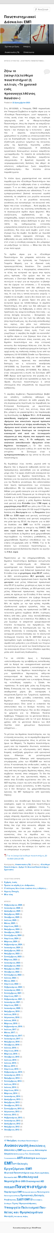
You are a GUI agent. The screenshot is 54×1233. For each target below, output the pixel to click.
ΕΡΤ (15, 1164)
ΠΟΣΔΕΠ (9, 1187)
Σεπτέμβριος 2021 (12, 993)
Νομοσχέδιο (12, 1181)
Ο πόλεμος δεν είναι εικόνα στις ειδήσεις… (26, 888)
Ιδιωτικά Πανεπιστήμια (38, 867)
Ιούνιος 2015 (10, 1062)
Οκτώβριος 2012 (11, 1129)
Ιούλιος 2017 (10, 1029)
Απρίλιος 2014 (11, 1090)
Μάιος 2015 (9, 1065)
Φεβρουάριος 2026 (13, 904)
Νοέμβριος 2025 (11, 914)
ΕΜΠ (8, 1163)
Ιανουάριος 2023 (12, 962)
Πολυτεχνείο (43, 1192)
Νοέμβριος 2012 (11, 1126)
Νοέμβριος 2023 (11, 953)
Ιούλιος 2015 (10, 1059)
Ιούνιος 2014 (10, 1087)
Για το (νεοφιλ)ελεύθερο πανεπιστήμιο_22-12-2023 (27, 857)
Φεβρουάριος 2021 (13, 999)
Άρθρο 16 (23, 867)
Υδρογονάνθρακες (28, 1203)
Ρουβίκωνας (10, 1199)
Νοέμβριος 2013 (11, 1102)
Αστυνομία (41, 1150)
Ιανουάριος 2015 (12, 1075)
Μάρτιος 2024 (10, 941)
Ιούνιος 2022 (10, 977)
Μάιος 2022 (9, 980)
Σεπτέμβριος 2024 (12, 935)
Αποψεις (27, 46)
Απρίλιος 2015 (11, 1069)
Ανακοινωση (16, 1145)
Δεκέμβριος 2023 (12, 950)
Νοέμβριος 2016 (11, 1041)
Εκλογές (22, 1163)
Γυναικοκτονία (10, 1158)
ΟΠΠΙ (23, 1181)
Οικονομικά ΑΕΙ (35, 1181)
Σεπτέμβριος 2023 (12, 956)
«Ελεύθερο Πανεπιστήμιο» (28, 1141)
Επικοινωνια (29, 52)
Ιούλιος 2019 (10, 1014)
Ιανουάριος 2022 (12, 990)
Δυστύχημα (41, 1158)
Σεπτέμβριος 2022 (12, 974)
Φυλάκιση (18, 1216)
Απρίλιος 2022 (11, 983)
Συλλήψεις (37, 1200)
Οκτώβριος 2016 (11, 1044)
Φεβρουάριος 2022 (13, 987)
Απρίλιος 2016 (11, 1050)
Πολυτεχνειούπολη (12, 1195)
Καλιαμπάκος (42, 1172)
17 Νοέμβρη (10, 1140)
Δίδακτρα (29, 1158)
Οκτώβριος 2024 (11, 932)
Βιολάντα (20, 1154)
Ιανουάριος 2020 (12, 1008)
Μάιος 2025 (9, 923)
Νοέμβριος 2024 (11, 929)
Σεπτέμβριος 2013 (12, 1108)
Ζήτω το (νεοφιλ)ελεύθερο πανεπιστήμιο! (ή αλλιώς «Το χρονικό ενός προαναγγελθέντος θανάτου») (20, 84)
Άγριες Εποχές (11, 891)
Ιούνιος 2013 (10, 1114)
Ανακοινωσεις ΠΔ (12, 52)
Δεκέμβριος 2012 (12, 1123)
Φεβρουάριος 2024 (13, 944)
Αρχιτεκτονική (28, 1150)
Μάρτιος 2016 (10, 1053)
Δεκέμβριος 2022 (12, 965)
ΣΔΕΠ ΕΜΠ (23, 1199)
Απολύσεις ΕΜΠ (13, 1150)
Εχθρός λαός (10, 882)
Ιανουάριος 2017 (12, 1038)
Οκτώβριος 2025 (11, 917)
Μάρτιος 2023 (10, 959)
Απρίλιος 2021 (11, 996)
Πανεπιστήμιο (31, 1186)
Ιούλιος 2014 (10, 1084)
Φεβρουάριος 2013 (13, 1117)
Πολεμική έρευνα (29, 1192)
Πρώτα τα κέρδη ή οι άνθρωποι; (19, 885)
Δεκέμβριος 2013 (12, 1099)
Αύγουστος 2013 (11, 1111)
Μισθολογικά (28, 1177)
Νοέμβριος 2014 (11, 1078)
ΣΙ (32, 1199)
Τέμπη (15, 1203)
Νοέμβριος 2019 (11, 1011)
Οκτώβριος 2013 (11, 1105)
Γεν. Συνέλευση (32, 1153)
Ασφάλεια (10, 1153)
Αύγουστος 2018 (11, 1017)
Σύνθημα (7, 1203)
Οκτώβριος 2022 (11, 971)
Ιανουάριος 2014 (12, 1096)
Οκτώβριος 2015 (11, 1056)
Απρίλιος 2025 (11, 926)
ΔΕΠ (20, 1158)
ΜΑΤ (16, 1177)
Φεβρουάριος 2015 (13, 1072)
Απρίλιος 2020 (11, 1005)
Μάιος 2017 (9, 1032)
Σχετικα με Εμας (12, 46)
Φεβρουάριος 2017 (13, 1035)
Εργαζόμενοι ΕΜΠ (18, 1168)
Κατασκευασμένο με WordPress (27, 1227)
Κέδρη (32, 1173)
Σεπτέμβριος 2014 (12, 1081)
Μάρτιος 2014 (10, 1093)
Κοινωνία (9, 1177)
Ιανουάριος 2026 (12, 907)
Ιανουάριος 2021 (12, 1002)
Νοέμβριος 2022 (11, 968)
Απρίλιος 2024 (11, 938)
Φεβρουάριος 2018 (13, 1026)
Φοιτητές (9, 1216)
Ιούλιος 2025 (10, 920)
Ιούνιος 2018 (10, 1020)
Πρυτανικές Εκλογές (32, 1195)
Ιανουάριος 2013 (12, 1120)
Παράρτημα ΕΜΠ (13, 1191)
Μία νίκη (8, 894)
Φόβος (25, 1216)
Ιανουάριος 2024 (12, 947)
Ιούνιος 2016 (10, 1047)
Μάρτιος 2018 (10, 1023)
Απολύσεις (37, 1145)
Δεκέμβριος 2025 (12, 911)
